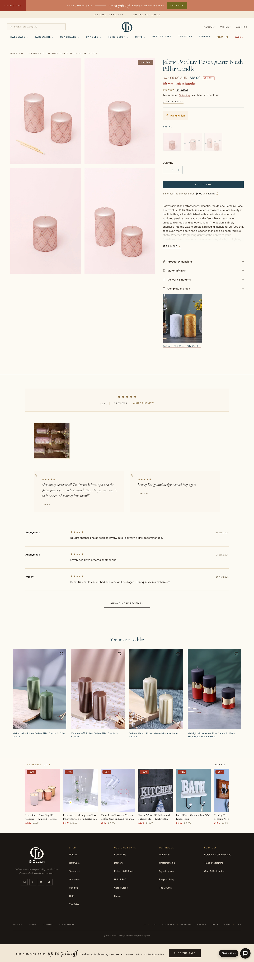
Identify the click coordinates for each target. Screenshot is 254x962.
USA (154, 924)
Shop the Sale (184, 953)
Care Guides (121, 887)
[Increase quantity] (179, 170)
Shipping (184, 95)
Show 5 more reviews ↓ (127, 603)
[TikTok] (49, 882)
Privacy (17, 924)
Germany (186, 924)
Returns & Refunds (124, 871)
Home (13, 53)
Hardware (17, 37)
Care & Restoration (214, 871)
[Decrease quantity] (166, 170)
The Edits (185, 36)
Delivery (118, 862)
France (201, 924)
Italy (215, 924)
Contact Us (120, 854)
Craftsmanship (167, 862)
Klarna (117, 896)
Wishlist (225, 27)
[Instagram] (24, 882)
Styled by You (166, 871)
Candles (92, 37)
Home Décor (117, 37)
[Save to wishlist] (61, 653)
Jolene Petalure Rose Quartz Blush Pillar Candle (62, 53)
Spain (227, 924)
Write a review (143, 403)
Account (210, 27)
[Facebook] (32, 882)
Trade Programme (213, 862)
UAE (239, 924)
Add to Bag (203, 184)
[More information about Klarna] (217, 193)
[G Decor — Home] (126, 27)
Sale (238, 37)
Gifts (139, 37)
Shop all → (221, 765)
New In (222, 36)
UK (144, 924)
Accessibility (67, 924)
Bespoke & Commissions (217, 854)
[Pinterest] (41, 882)
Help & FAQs (121, 879)
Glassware (68, 37)
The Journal (165, 887)
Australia (168, 924)
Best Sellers (162, 36)
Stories (204, 36)
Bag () (241, 27)
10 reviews (182, 90)
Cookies (48, 924)
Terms (33, 924)
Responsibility (166, 879)
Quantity (168, 162)
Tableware (43, 37)
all (23, 53)
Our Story (164, 854)
